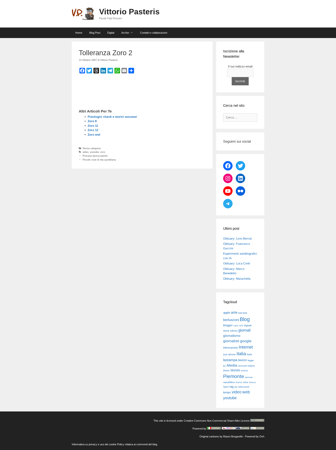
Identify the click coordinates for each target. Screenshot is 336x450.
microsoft (242, 366)
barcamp (242, 313)
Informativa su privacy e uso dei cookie (94, 444)
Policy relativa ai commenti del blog (137, 444)
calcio (235, 326)
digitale (248, 325)
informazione (230, 347)
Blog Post (94, 32)
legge (251, 360)
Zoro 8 (92, 121)
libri (224, 366)
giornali (244, 330)
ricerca (239, 382)
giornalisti (231, 341)
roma (245, 382)
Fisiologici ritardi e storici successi (112, 116)
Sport (226, 387)
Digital (110, 32)
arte (234, 312)
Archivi (125, 32)
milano (251, 365)
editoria (233, 331)
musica (244, 370)
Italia (249, 354)
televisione (243, 387)
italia (241, 353)
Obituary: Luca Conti (236, 263)
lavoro (242, 360)
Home (78, 32)
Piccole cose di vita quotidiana (99, 159)
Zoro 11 (93, 125)
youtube (94, 152)
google (245, 341)
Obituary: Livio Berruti (237, 238)
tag (231, 386)
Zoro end (94, 134)
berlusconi (231, 320)
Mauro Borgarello (233, 436)
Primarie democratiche (95, 155)
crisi (241, 325)
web (246, 392)
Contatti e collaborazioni (153, 32)
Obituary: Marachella (236, 278)
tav (235, 387)
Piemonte (233, 376)
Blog (245, 319)
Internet (246, 347)
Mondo (235, 370)
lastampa (230, 360)
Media (232, 365)
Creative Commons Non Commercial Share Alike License (217, 420)
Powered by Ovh (254, 436)
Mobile (226, 370)
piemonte (249, 377)
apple (226, 312)
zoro (102, 152)
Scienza (252, 382)
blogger (228, 325)
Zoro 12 (93, 130)
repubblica (229, 382)
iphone (232, 354)
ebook (226, 330)
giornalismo (231, 336)
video (86, 152)
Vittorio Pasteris (129, 11)
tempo (227, 392)
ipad (225, 354)
